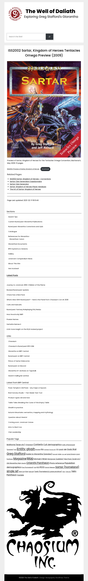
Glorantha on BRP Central (18, 351)
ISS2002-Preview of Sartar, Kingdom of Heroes (23, 169)
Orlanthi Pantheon (37, 463)
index (59, 454)
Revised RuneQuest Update (18, 290)
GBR (65, 449)
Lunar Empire (71, 454)
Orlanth (23, 463)
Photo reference (57, 463)
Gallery (11, 254)
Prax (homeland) (27, 467)
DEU (15, 449)
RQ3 (38, 467)
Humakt (55, 454)
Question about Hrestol (17, 417)
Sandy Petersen (50, 467)
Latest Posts (12, 275)
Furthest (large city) (50, 449)
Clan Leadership (14, 432)
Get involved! (13, 268)
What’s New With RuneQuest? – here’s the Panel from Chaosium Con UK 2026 (37, 300)
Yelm (63, 471)
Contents (38, 444)
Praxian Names (12, 319)
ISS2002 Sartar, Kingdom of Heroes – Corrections (30, 179)
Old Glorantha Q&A (14, 463)
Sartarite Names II (14, 324)
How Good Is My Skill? (15, 314)
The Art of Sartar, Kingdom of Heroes (25, 189)
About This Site (14, 263)
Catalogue (12, 231)
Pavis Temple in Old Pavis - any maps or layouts (27, 388)
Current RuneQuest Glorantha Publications (25, 221)
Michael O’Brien (40, 459)
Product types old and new (19, 398)
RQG (42, 467)
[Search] (49, 37)
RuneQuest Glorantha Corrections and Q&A (25, 226)
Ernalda (38, 449)
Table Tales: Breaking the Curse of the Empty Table (28, 402)
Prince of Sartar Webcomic (19, 361)
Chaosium (12, 341)
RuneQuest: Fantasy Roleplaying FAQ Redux (24, 309)
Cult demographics (52, 444)
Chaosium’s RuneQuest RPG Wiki (21, 346)
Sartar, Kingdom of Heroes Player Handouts (28, 186)
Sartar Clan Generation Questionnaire (26, 181)
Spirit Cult (22, 471)
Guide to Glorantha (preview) (39, 454)
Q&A (35, 467)
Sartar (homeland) (67, 467)
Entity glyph (26, 449)
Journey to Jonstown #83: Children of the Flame (26, 285)
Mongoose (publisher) (56, 459)
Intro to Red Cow (15, 427)
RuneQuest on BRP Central (18, 356)
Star (26, 472)
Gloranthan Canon (16, 239)
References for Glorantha (18, 236)
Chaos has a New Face (16, 295)
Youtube (20, 475)
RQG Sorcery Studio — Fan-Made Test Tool (25, 393)
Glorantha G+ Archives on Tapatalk (22, 371)
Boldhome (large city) (16, 444)
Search (10, 30)
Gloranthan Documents (17, 244)
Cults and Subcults (14, 304)
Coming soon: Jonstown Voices (20, 422)
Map (30, 458)
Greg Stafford (16, 454)
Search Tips (12, 217)
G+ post (59, 449)
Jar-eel (64, 454)
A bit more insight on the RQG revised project (25, 329)
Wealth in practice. (15, 407)
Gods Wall (71, 449)
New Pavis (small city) (72, 459)
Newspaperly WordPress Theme (57, 578)
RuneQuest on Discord (17, 366)
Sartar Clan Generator (19, 184)
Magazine (19, 458)
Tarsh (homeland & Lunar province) (48, 471)
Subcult (31, 472)
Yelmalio (68, 471)
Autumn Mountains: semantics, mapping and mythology (30, 412)
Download (45, 169)
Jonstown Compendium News (20, 259)
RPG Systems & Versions (18, 249)
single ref (12, 471)
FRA (42, 449)
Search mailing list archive (18, 376)
